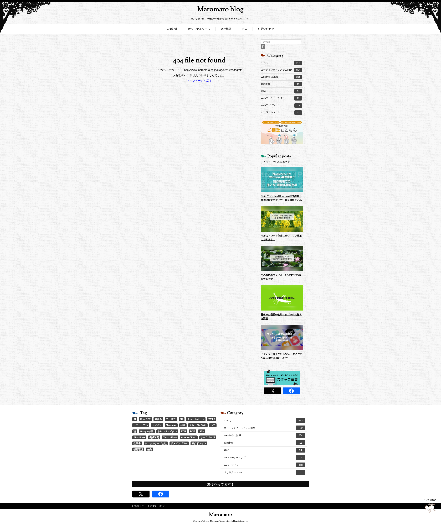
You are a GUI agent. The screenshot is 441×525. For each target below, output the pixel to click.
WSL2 (211, 419)
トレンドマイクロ (167, 431)
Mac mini (171, 425)
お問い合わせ (266, 28)
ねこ (213, 425)
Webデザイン (280, 105)
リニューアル (141, 425)
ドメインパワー (179, 443)
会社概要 (226, 28)
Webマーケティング (280, 98)
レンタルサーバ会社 (156, 443)
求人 (244, 28)
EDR (183, 431)
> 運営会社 (138, 506)
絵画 (183, 425)
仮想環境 (138, 449)
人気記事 (172, 28)
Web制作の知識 (280, 76)
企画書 (137, 443)
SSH (201, 431)
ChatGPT (145, 419)
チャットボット (195, 419)
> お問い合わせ (156, 506)
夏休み (158, 419)
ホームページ (208, 437)
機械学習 (154, 437)
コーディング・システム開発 (280, 69)
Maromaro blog (220, 9)
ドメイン (157, 425)
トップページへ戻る (199, 80)
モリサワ (171, 419)
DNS (192, 431)
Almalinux (139, 437)
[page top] (430, 505)
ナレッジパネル (197, 425)
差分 (149, 449)
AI (135, 419)
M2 (181, 419)
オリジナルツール (199, 28)
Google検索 (146, 431)
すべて (280, 62)
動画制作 (280, 84)
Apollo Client (188, 437)
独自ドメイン (199, 443)
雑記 (280, 91)
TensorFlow (170, 437)
